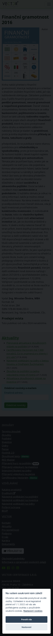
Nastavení (26, 627)
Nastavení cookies (32, 611)
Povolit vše (26, 619)
